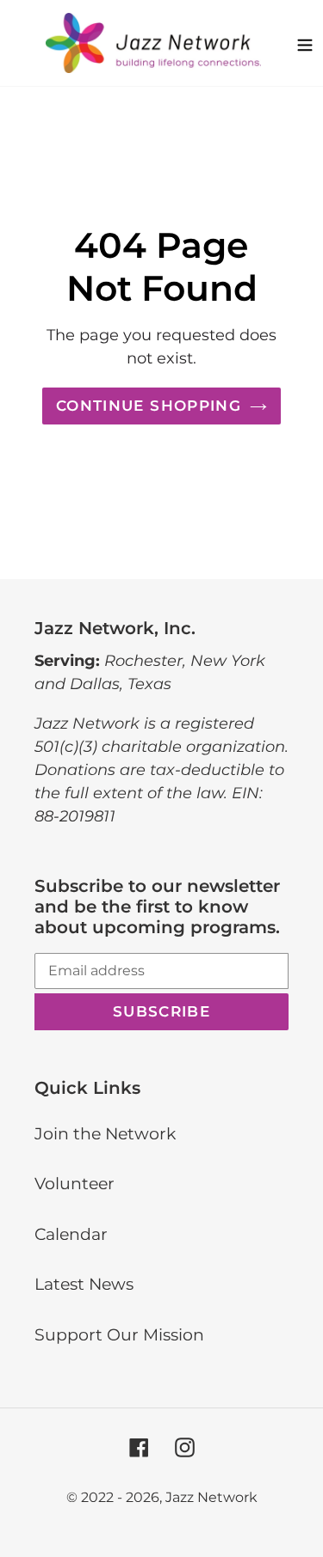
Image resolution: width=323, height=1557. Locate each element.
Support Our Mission (119, 1335)
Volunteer (74, 1184)
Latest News (84, 1284)
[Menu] (305, 43)
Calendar (71, 1234)
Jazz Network (211, 1497)
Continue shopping (148, 405)
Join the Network (105, 1134)
